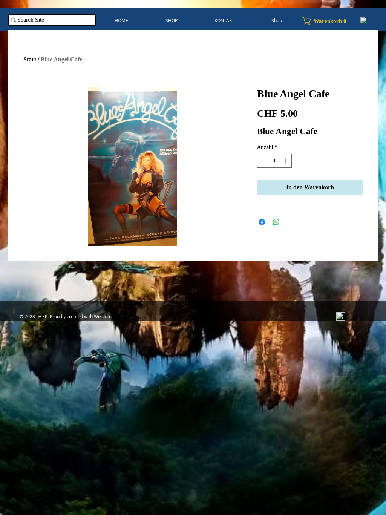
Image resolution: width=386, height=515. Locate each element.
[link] (327, 21)
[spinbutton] (274, 160)
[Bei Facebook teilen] (262, 222)
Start (29, 59)
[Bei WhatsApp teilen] (276, 222)
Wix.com (103, 316)
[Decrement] (263, 160)
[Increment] (286, 160)
